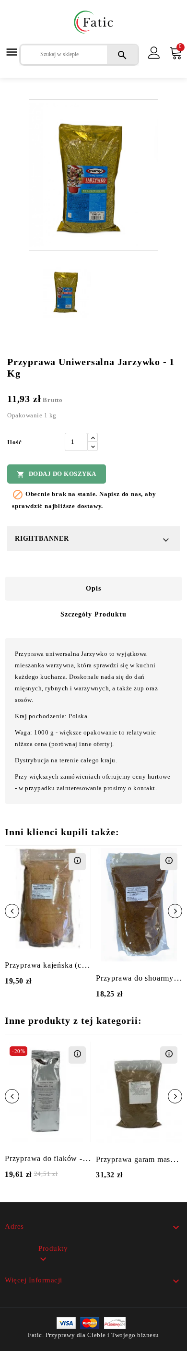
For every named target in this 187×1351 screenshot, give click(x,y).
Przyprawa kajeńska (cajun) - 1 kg (63, 965)
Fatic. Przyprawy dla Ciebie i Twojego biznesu (93, 1335)
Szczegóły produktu (93, 614)
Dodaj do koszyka (56, 474)
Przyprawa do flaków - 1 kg (52, 1158)
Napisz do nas (120, 494)
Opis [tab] (93, 588)
